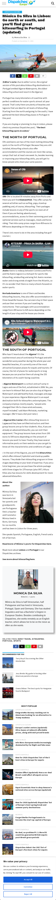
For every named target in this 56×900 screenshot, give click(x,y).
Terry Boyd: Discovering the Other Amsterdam (30, 660)
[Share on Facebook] (12, 75)
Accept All (28, 879)
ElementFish (26, 199)
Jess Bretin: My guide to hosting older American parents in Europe (31, 674)
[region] (28, 878)
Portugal (34, 550)
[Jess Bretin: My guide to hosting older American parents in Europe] (7, 677)
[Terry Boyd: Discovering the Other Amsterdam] (7, 662)
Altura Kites (45, 452)
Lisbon (22, 550)
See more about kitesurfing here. (18, 559)
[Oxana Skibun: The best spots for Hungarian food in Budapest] (7, 692)
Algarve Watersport (13, 383)
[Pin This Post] (31, 75)
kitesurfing (38, 639)
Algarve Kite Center (13, 420)
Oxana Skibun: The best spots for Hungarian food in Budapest (33, 689)
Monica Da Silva (20, 37)
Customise (28, 887)
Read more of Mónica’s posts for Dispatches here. (27, 543)
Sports (17, 641)
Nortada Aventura (11, 293)
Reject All (28, 894)
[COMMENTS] (43, 75)
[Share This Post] (19, 75)
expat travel (24, 639)
